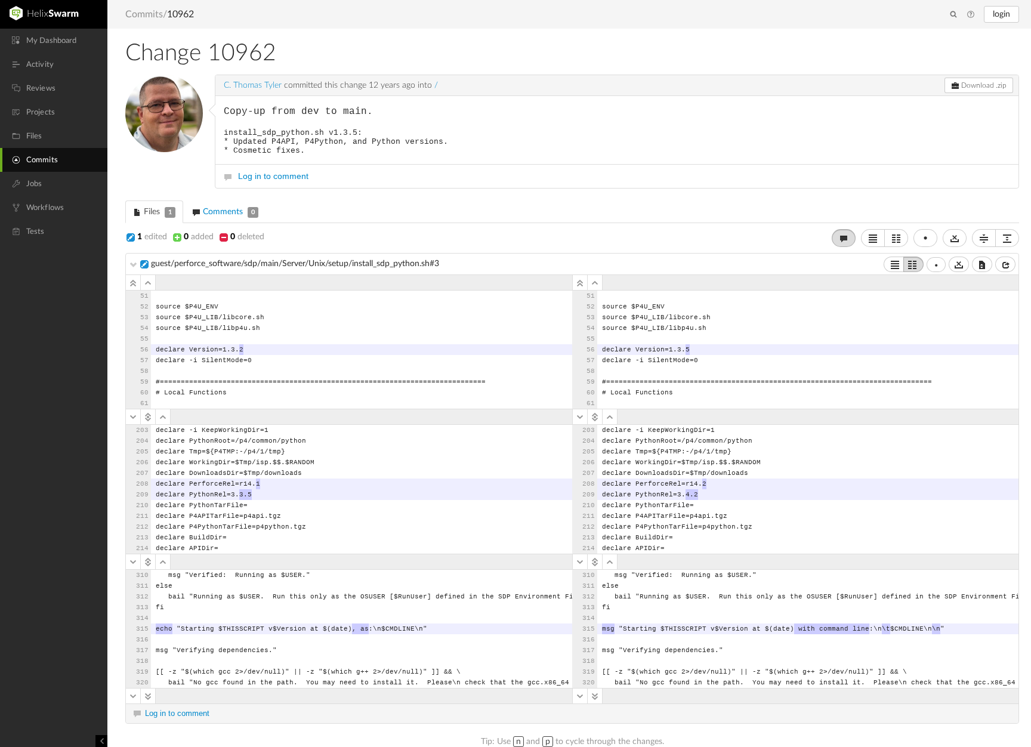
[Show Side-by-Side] (913, 264)
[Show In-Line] (894, 264)
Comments (227, 212)
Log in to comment (273, 176)
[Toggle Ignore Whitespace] (955, 238)
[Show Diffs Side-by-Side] (896, 238)
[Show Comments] (844, 238)
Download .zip (983, 85)
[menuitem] (53, 41)
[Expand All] (1007, 238)
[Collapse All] (984, 238)
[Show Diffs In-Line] (873, 238)
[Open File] (1005, 264)
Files (156, 212)
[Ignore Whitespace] (959, 264)
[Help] (971, 15)
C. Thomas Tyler (253, 85)
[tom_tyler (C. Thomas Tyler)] (164, 113)
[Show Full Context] (982, 264)
